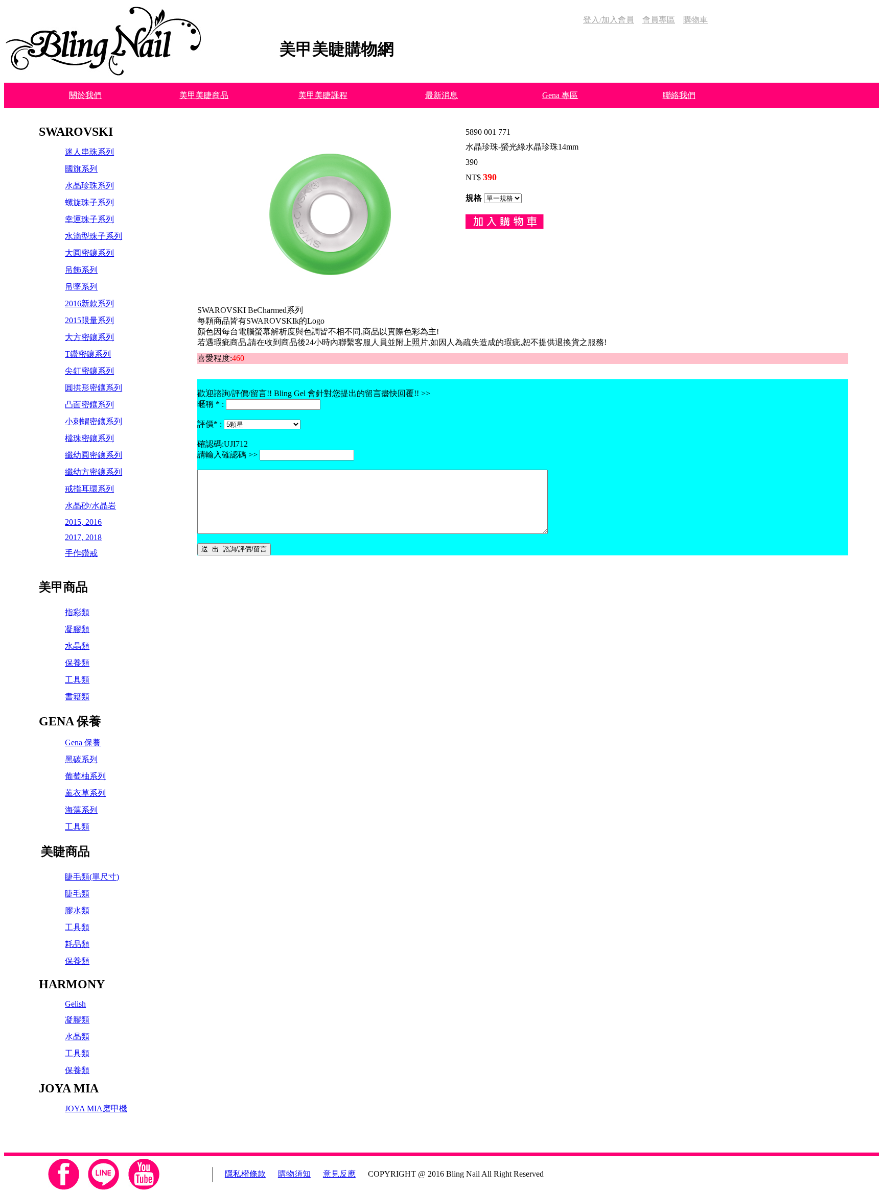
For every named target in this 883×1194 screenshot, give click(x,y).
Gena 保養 (83, 742)
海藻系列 (81, 810)
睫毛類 (77, 893)
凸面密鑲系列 (89, 404)
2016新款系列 (89, 303)
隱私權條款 (245, 1173)
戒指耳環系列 (89, 488)
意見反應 (339, 1173)
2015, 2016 (83, 522)
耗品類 (77, 944)
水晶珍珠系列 (89, 185)
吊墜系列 (81, 286)
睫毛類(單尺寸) (92, 876)
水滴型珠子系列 (93, 236)
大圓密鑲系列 (89, 253)
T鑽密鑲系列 (88, 354)
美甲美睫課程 (322, 95)
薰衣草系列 (85, 793)
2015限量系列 (89, 320)
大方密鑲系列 (89, 337)
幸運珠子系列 (89, 219)
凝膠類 (77, 629)
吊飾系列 (81, 269)
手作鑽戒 (81, 553)
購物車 (695, 19)
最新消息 (441, 95)
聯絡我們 (679, 95)
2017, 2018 (83, 537)
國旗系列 (81, 168)
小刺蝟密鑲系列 (93, 421)
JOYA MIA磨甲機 (96, 1108)
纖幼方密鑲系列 (93, 472)
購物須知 (294, 1173)
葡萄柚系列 (85, 776)
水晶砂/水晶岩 (90, 505)
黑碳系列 (81, 759)
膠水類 (77, 910)
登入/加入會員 (608, 19)
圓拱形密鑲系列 (93, 387)
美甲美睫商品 (203, 95)
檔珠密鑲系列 (89, 438)
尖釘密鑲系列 (89, 371)
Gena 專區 (560, 95)
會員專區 (658, 19)
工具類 (77, 679)
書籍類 (77, 696)
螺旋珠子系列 (89, 202)
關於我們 (85, 95)
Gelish (75, 1004)
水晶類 (77, 646)
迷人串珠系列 (89, 152)
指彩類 (77, 612)
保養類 (77, 663)
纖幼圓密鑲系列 (93, 455)
